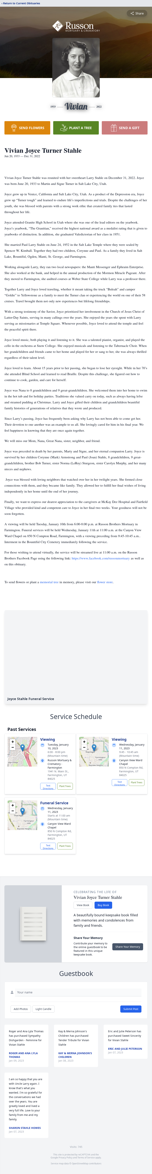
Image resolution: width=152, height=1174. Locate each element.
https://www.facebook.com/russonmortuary (101, 558)
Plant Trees (65, 786)
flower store (105, 582)
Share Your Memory (127, 946)
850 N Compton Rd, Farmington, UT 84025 (131, 771)
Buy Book (103, 905)
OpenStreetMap (80, 1163)
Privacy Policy (65, 1157)
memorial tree (49, 582)
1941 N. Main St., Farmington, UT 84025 (58, 775)
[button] (22, 748)
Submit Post (130, 1009)
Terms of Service (86, 1157)
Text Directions (48, 787)
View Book (83, 905)
